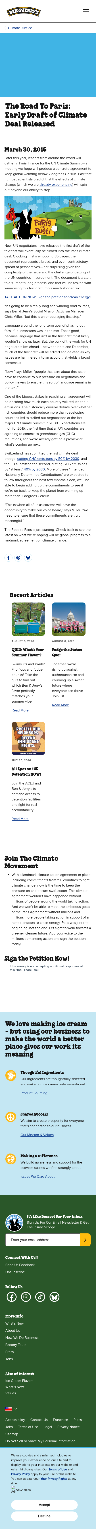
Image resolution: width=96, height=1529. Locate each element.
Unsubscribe (15, 1272)
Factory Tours (15, 1345)
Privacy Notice (68, 1427)
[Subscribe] (85, 1239)
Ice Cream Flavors (19, 1381)
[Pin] (18, 558)
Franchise (60, 1420)
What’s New (14, 1387)
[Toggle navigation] (86, 11)
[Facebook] (11, 1297)
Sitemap (11, 1434)
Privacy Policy (20, 1474)
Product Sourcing (34, 1093)
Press (9, 1352)
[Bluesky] (54, 1297)
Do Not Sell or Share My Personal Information (40, 1441)
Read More (20, 710)
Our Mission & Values (37, 1135)
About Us (12, 1330)
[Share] (8, 558)
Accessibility (15, 1420)
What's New (14, 1323)
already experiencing (56, 184)
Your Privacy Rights (54, 1479)
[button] (11, 1409)
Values (10, 1393)
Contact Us (39, 1420)
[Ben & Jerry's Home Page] (23, 11)
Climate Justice (20, 28)
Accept (44, 1505)
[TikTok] (40, 1297)
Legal (48, 1427)
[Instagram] (26, 1297)
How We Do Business (21, 1337)
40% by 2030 (34, 469)
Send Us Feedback (20, 1265)
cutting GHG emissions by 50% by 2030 (48, 458)
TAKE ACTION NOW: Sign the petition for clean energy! (47, 297)
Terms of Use (28, 1427)
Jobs (9, 1359)
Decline (44, 1516)
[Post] (28, 558)
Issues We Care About (38, 1176)
